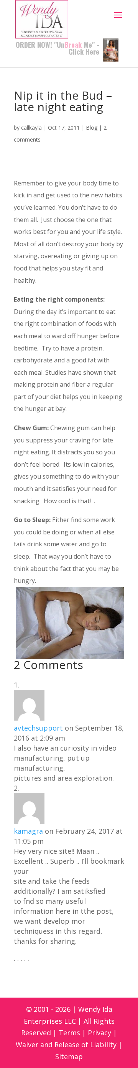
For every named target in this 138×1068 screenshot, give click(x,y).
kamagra (28, 831)
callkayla (31, 127)
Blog (91, 127)
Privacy (99, 1032)
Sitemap (69, 1056)
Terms (69, 1032)
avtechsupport (38, 728)
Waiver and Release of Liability (66, 1044)
